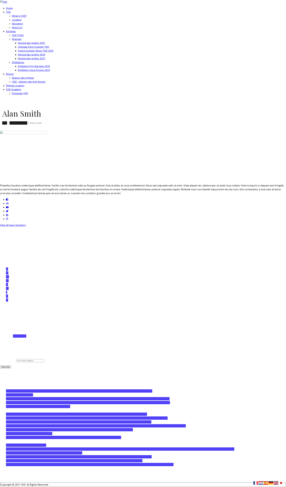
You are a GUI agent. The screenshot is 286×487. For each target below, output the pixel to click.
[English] (276, 482)
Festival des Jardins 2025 (31, 43)
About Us (17, 27)
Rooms (10, 74)
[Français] (255, 482)
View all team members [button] (13, 225)
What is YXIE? (19, 16)
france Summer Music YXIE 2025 (35, 50)
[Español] (266, 482)
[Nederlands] (261, 482)
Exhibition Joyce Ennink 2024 (34, 70)
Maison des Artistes (23, 78)
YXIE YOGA (18, 35)
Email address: (8, 360)
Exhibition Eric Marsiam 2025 (34, 66)
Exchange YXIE (20, 93)
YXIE (8, 12)
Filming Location (15, 85)
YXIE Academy (13, 89)
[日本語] (281, 482)
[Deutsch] (271, 482)
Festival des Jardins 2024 (31, 54)
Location (17, 19)
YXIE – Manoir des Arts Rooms (28, 81)
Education (17, 23)
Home (9, 8)
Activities (11, 31)
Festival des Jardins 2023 (31, 58)
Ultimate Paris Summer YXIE (33, 47)
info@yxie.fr (19, 336)
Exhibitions (18, 62)
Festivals (16, 39)
